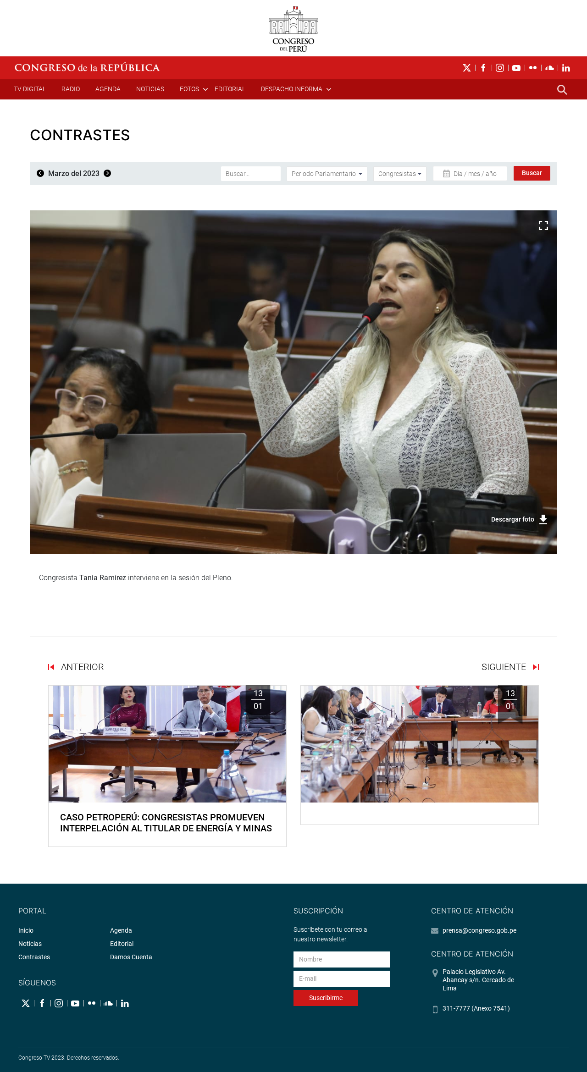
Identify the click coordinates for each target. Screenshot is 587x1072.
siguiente (505, 666)
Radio (70, 89)
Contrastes (34, 957)
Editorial (230, 89)
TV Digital (30, 89)
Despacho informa (291, 89)
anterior (81, 666)
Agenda (108, 89)
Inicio (25, 930)
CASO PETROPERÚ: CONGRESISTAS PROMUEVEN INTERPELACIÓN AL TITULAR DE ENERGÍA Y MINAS (166, 823)
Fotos (189, 89)
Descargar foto (512, 519)
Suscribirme (326, 997)
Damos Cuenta (131, 957)
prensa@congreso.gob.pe (479, 930)
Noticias (150, 89)
